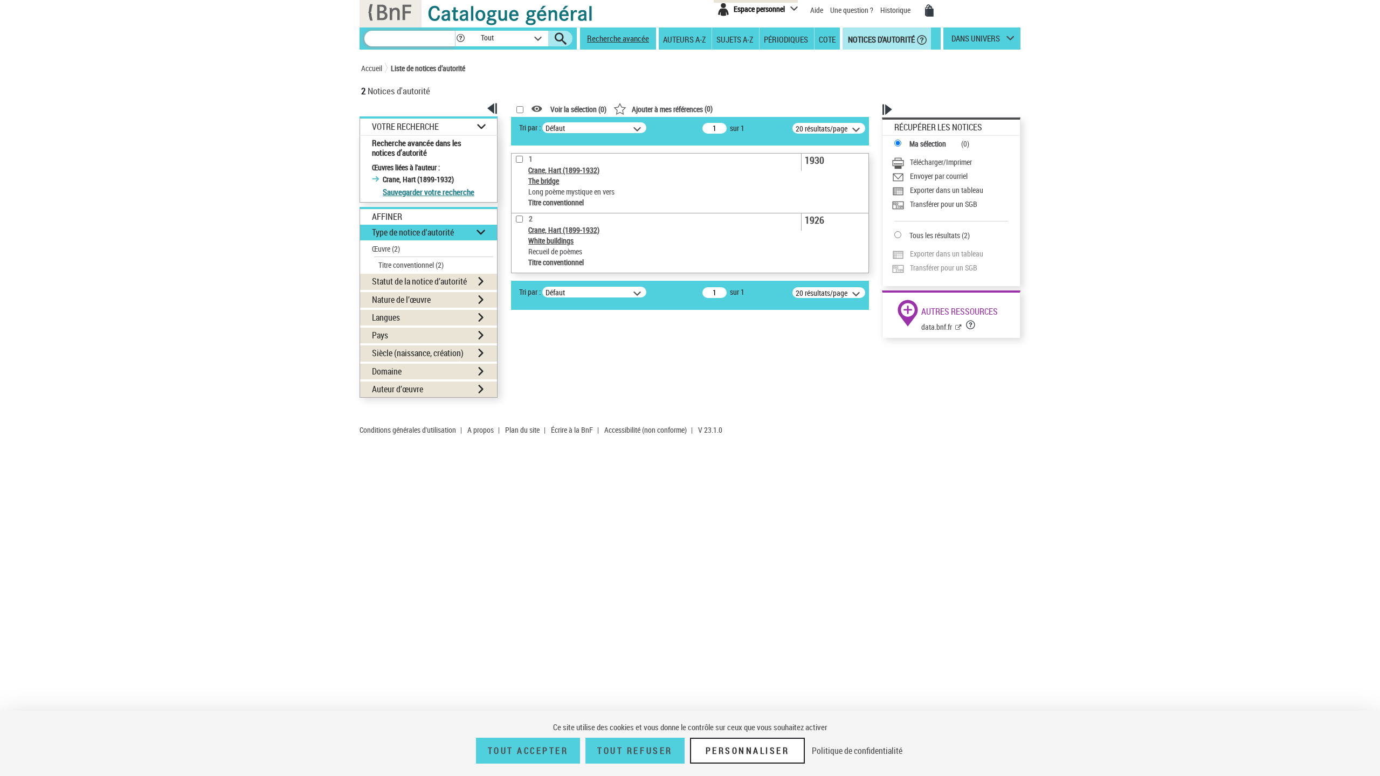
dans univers (975, 41)
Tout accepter (528, 751)
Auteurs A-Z (684, 38)
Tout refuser (634, 751)
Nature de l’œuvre (401, 300)
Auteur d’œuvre (397, 389)
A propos (480, 430)
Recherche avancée (618, 38)
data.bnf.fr (936, 327)
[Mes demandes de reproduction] (929, 10)
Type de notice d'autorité (413, 232)
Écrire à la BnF (572, 430)
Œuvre (386, 249)
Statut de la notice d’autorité (419, 281)
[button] (460, 38)
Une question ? (852, 10)
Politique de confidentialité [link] (857, 751)
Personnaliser (748, 751)
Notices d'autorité (880, 38)
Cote (827, 38)
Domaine (387, 371)
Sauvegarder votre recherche (428, 191)
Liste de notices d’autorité (428, 68)
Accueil (371, 68)
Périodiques (786, 38)
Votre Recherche (405, 127)
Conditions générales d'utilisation (408, 430)
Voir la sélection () (578, 109)
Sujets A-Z (734, 38)
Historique (896, 10)
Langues (386, 317)
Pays (380, 335)
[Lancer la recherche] (560, 38)
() (672, 108)
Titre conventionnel (411, 265)
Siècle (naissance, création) (418, 353)
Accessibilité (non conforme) (645, 430)
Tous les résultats (934, 235)
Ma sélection (927, 143)
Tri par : (530, 127)
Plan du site (522, 430)
